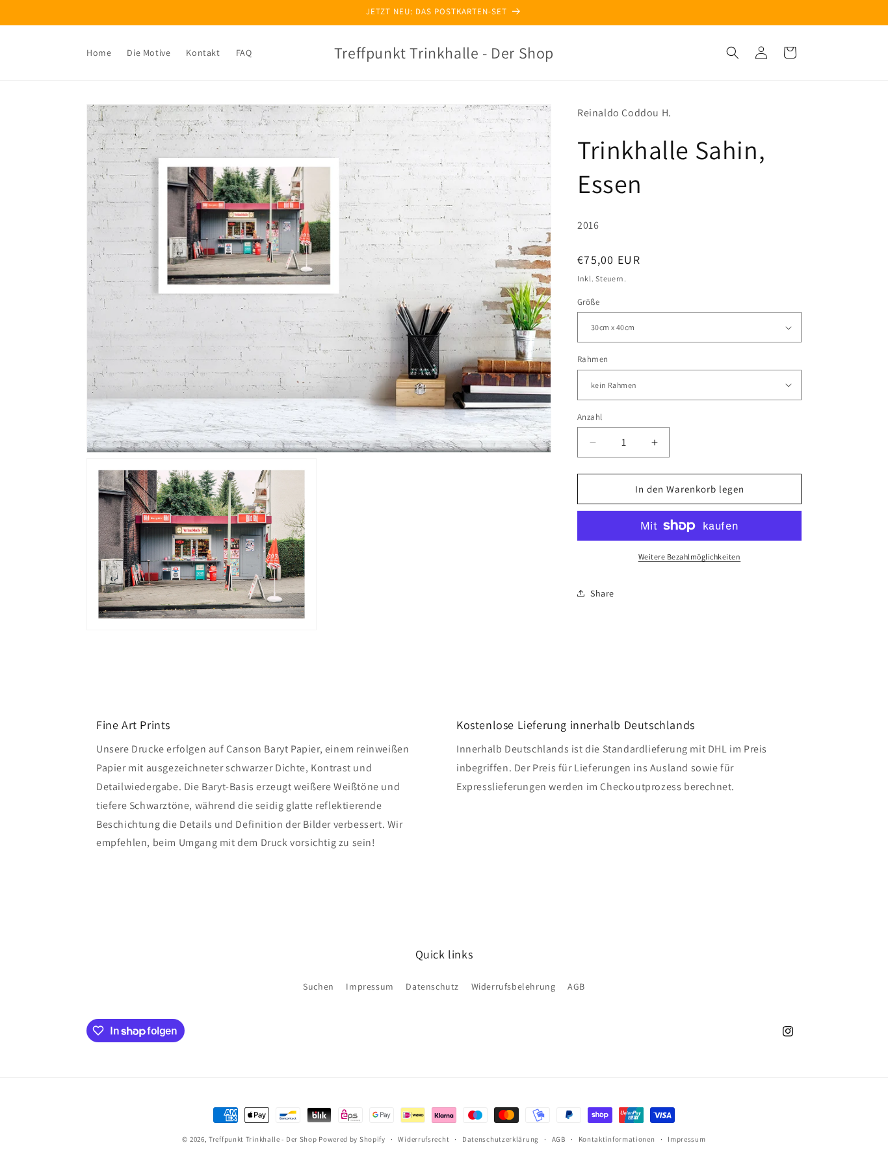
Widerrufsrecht (423, 1139)
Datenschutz (432, 986)
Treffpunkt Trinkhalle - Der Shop (263, 1139)
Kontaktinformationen (617, 1139)
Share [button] (602, 593)
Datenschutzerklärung (500, 1139)
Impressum (369, 986)
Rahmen (592, 359)
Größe (588, 301)
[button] (732, 52)
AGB (576, 986)
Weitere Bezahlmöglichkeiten (689, 556)
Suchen (318, 986)
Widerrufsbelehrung (513, 986)
